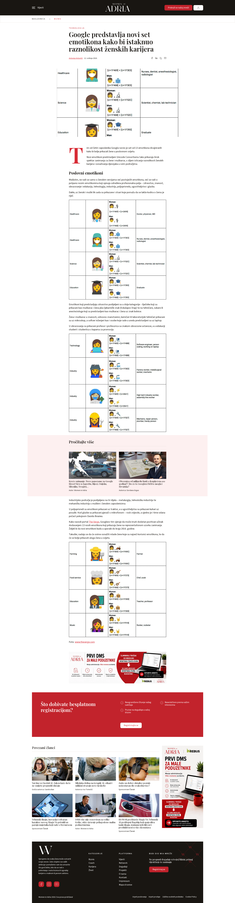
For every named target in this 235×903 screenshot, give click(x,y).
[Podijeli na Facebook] (152, 58)
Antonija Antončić (76, 58)
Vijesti (122, 859)
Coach (91, 863)
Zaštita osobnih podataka (172, 897)
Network (123, 863)
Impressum (124, 881)
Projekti (123, 870)
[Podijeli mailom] (165, 58)
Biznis (57, 19)
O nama (122, 874)
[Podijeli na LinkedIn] (156, 58)
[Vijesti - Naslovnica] (117, 7)
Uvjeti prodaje (154, 897)
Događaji (123, 866)
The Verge (94, 522)
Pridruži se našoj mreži (178, 7)
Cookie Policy (191, 897)
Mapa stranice (125, 885)
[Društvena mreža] (41, 884)
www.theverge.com (85, 642)
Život (91, 870)
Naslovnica (38, 19)
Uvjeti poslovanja (140, 897)
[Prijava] (198, 7)
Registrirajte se (131, 725)
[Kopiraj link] (161, 58)
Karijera (92, 866)
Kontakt (123, 877)
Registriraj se (159, 869)
